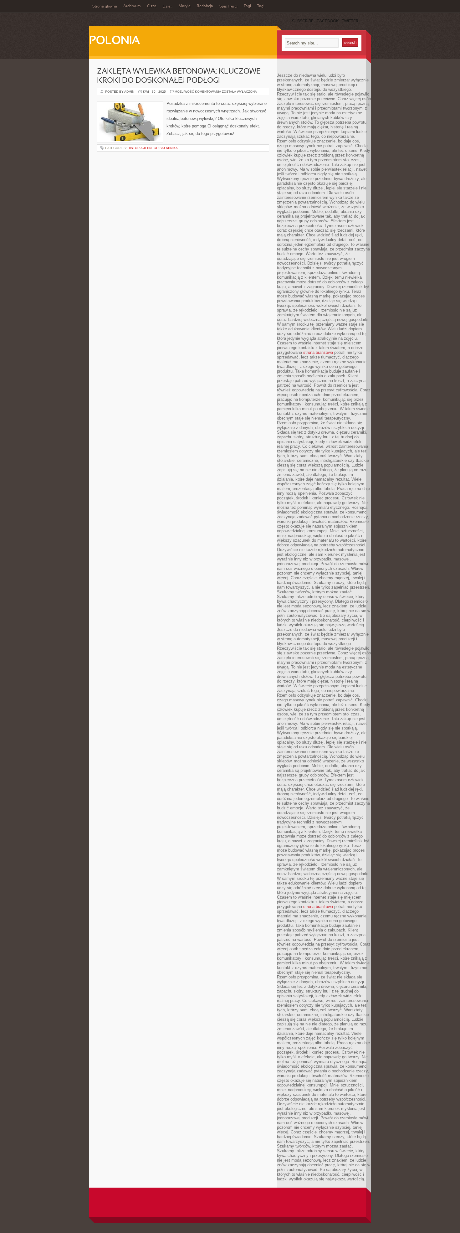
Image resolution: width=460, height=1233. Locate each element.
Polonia (114, 41)
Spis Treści (228, 6)
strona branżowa (318, 352)
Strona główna (104, 6)
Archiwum (132, 6)
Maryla (185, 6)
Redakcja (205, 6)
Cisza (151, 6)
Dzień (167, 6)
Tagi (247, 6)
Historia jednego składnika (153, 148)
